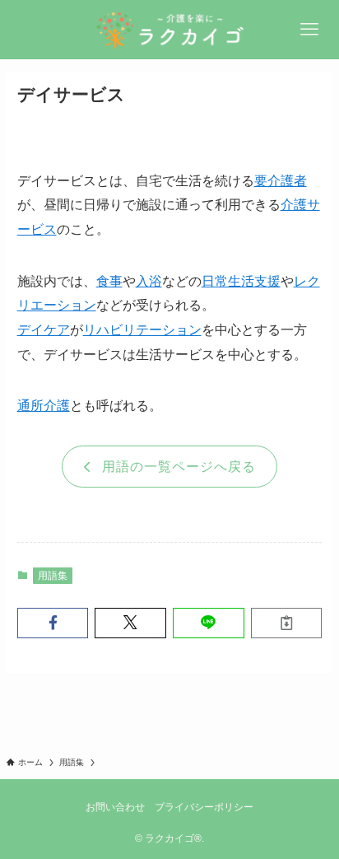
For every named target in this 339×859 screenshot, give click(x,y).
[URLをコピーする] (287, 623)
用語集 (52, 575)
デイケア (43, 329)
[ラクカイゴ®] (169, 29)
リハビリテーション (142, 329)
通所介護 (43, 405)
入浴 (149, 280)
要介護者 (280, 180)
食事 (109, 280)
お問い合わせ (115, 807)
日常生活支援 (241, 280)
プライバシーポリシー (204, 807)
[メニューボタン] (309, 29)
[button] (53, 623)
